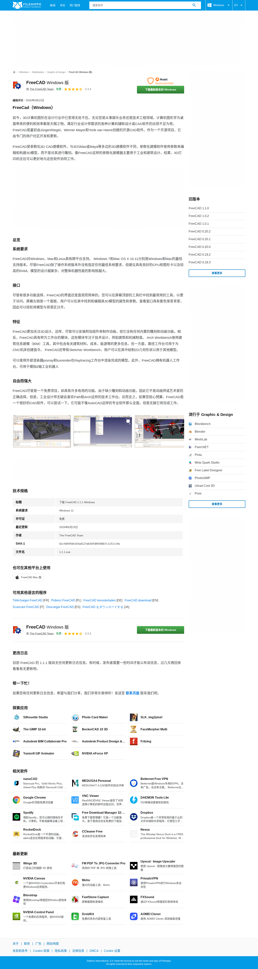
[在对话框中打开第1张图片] (102, 431)
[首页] (14, 72)
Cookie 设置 (112, 950)
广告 (38, 943)
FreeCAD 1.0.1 (199, 223)
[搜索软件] (194, 5)
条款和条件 (20, 950)
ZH (236, 5)
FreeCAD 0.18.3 (200, 262)
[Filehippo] (27, 5)
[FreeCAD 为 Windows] (17, 85)
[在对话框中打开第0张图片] (42, 431)
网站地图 (53, 943)
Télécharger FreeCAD (27, 600)
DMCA (94, 950)
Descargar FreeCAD (60, 607)
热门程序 (75, 5)
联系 (27, 943)
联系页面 (132, 693)
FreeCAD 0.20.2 (200, 231)
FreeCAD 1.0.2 (199, 216)
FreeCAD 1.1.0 (199, 208)
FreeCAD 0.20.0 (200, 246)
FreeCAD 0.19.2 (200, 254)
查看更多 (217, 272)
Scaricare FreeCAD (26, 607)
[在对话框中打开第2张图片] (163, 431)
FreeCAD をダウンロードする (103, 607)
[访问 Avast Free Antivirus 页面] (160, 80)
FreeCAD (47, 82)
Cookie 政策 (41, 950)
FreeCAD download (138, 600)
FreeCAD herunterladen (99, 600)
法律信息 (78, 950)
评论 (62, 5)
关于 (16, 943)
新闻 (52, 5)
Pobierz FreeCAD (63, 600)
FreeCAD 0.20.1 (200, 239)
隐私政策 (61, 950)
